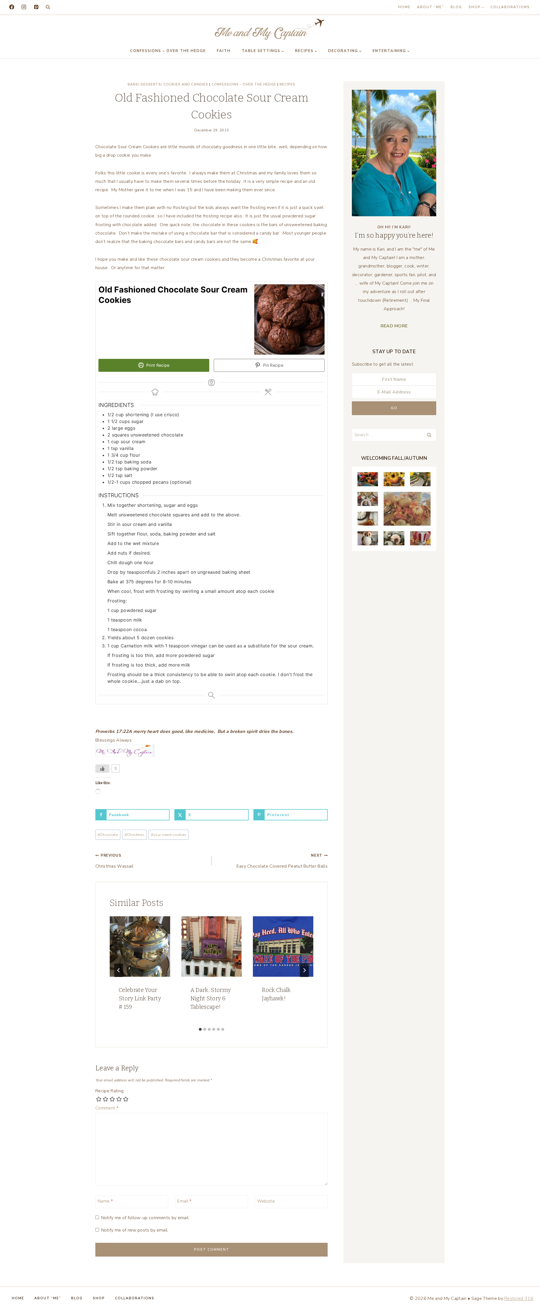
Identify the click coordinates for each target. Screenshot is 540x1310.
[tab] (200, 1029)
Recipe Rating (109, 1091)
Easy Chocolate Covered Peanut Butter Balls (282, 861)
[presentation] (140, 946)
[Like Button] (102, 768)
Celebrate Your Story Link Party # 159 (140, 998)
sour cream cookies (168, 834)
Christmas (134, 834)
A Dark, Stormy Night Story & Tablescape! (210, 998)
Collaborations (510, 7)
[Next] (304, 970)
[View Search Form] (48, 7)
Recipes (287, 84)
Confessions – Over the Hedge (168, 50)
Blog (456, 7)
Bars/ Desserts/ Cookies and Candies (168, 84)
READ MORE (394, 326)
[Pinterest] (36, 7)
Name (105, 1201)
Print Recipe (157, 365)
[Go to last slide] (118, 970)
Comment (106, 1108)
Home (404, 7)
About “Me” (430, 7)
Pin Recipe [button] (273, 365)
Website (266, 1201)
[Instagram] (24, 7)
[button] (211, 735)
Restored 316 (518, 1298)
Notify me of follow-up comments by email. (145, 1218)
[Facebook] (12, 7)
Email (184, 1201)
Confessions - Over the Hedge (244, 84)
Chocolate (108, 834)
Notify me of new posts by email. (134, 1230)
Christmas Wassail (114, 861)
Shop (99, 1298)
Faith (224, 50)
